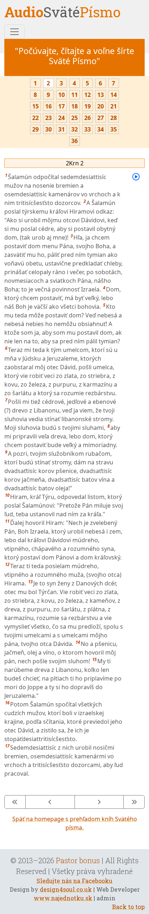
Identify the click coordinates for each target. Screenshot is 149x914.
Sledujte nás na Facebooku (74, 880)
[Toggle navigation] (14, 31)
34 (100, 129)
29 (35, 129)
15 (35, 106)
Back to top (128, 906)
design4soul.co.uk (66, 889)
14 (113, 95)
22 (35, 118)
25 (74, 118)
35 (113, 129)
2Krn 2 (75, 163)
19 (87, 106)
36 (74, 141)
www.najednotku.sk (63, 898)
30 (48, 129)
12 (87, 95)
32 (74, 129)
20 (100, 106)
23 (48, 118)
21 (113, 106)
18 (74, 106)
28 (113, 118)
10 (61, 95)
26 (87, 118)
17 (61, 106)
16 (48, 106)
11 (74, 95)
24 (61, 118)
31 (61, 129)
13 (100, 95)
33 (87, 129)
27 (100, 118)
